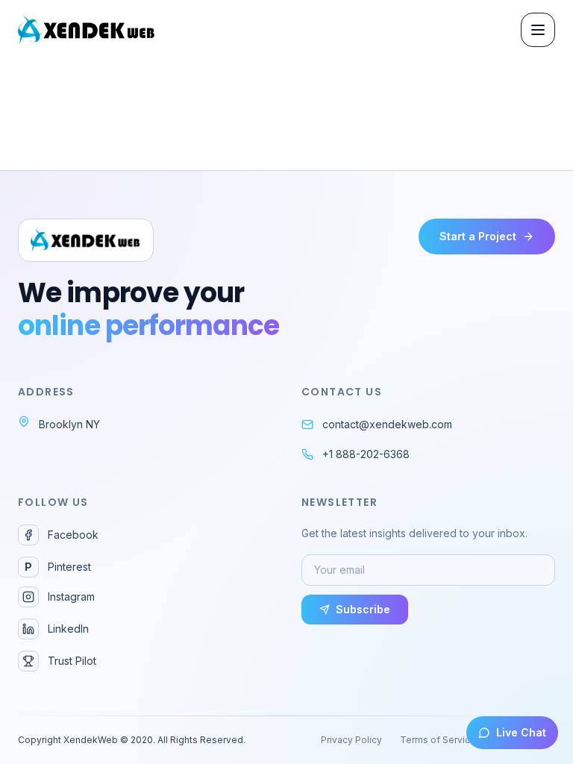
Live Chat (521, 732)
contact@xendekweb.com (387, 424)
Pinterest (58, 566)
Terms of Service (438, 739)
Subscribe (363, 609)
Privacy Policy (351, 739)
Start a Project (477, 236)
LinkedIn (68, 628)
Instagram (71, 596)
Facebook (73, 534)
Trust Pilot (72, 660)
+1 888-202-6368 (366, 454)
